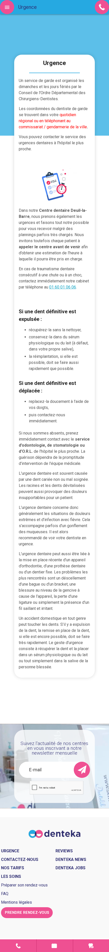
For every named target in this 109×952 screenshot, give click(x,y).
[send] (82, 770)
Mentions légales (16, 902)
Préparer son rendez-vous (24, 885)
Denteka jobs (70, 867)
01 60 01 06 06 (62, 287)
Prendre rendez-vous (54, 945)
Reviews (64, 850)
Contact (18, 945)
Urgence (91, 945)
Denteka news (71, 859)
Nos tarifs (12, 867)
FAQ (4, 893)
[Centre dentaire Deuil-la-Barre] (54, 833)
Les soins (11, 876)
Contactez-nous (19, 859)
